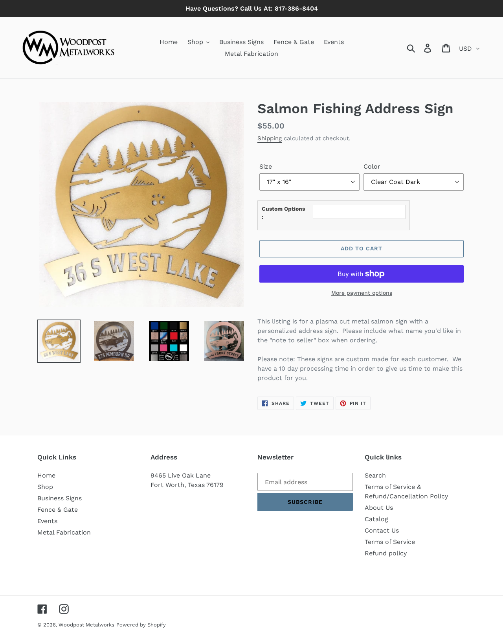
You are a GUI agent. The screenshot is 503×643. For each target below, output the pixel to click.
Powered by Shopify (141, 625)
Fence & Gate (57, 509)
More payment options (361, 293)
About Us (379, 507)
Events (47, 521)
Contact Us (382, 530)
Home (46, 475)
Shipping (269, 138)
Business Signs (59, 498)
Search (375, 475)
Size (265, 166)
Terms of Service (390, 542)
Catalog (376, 519)
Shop (45, 487)
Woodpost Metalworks (86, 625)
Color (371, 166)
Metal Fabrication (64, 532)
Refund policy (386, 553)
